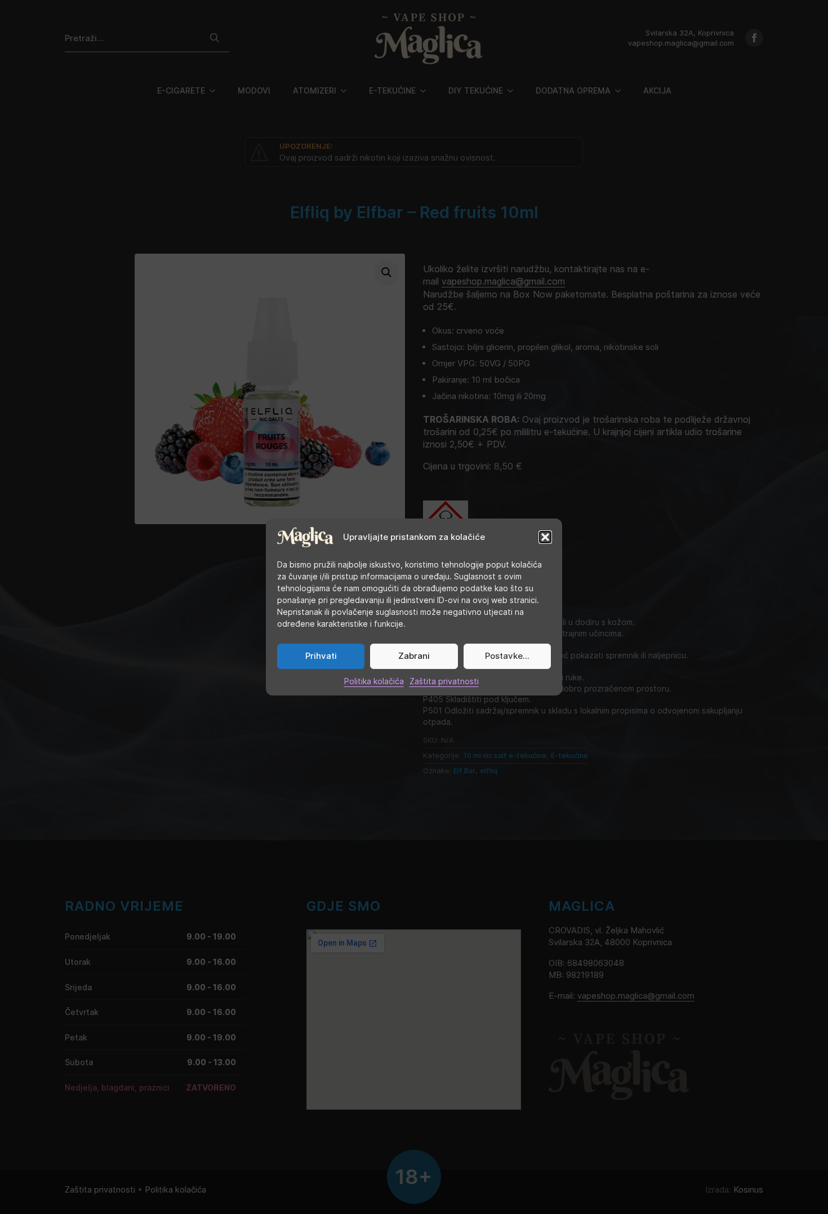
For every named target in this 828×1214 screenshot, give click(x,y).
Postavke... (507, 655)
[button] (545, 537)
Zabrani (414, 655)
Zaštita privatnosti (444, 681)
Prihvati (321, 655)
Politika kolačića (374, 681)
